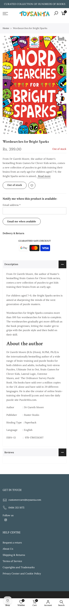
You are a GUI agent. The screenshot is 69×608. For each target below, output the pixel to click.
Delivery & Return (13, 233)
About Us (8, 548)
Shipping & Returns (14, 555)
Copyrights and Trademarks (18, 567)
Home (6, 28)
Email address (12, 205)
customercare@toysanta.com (24, 499)
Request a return (12, 542)
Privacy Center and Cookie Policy (22, 573)
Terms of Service (12, 561)
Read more (44, 176)
